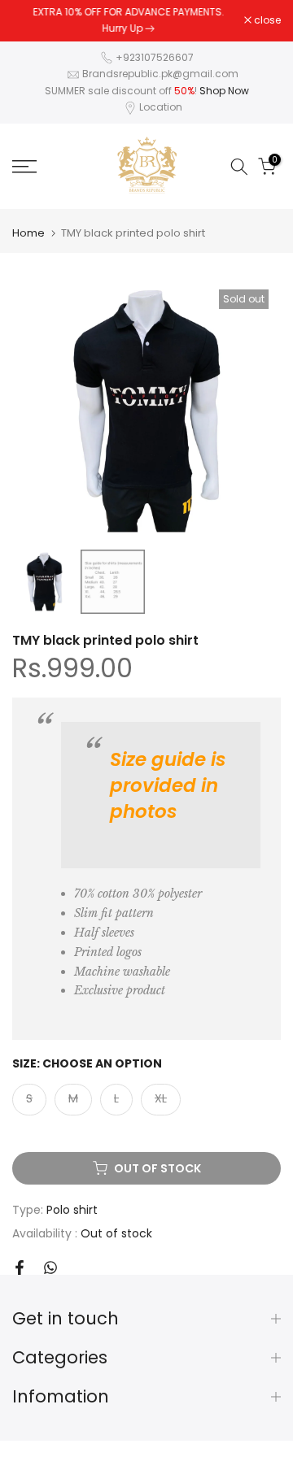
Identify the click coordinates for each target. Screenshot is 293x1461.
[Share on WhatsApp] (50, 1267)
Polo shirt (72, 1210)
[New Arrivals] (150, 28)
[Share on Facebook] (19, 1267)
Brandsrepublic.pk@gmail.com (160, 73)
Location (160, 107)
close (266, 20)
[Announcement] (128, 20)
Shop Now (224, 91)
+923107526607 (155, 57)
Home (28, 233)
